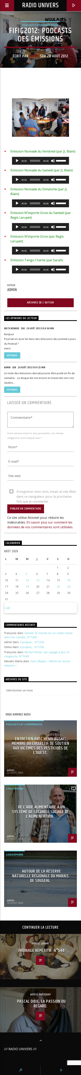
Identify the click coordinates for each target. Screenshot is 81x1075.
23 (68, 586)
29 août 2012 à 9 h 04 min (40, 328)
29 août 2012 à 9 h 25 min (31, 367)
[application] (40, 161)
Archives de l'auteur (40, 302)
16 (68, 580)
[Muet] (53, 161)
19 (27, 586)
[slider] (61, 160)
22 (58, 586)
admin (34, 56)
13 (37, 580)
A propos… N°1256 (32, 642)
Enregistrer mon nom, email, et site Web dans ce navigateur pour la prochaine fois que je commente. (46, 491)
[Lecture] (17, 161)
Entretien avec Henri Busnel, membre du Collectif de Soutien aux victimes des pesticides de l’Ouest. (40, 746)
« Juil (7, 608)
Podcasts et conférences (40, 25)
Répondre (12, 355)
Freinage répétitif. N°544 (41, 950)
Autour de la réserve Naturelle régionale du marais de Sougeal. (40, 876)
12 (27, 580)
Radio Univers (40, 5)
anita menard (11, 328)
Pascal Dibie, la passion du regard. (41, 1004)
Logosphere (14, 788)
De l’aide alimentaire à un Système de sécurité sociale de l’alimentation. (40, 812)
